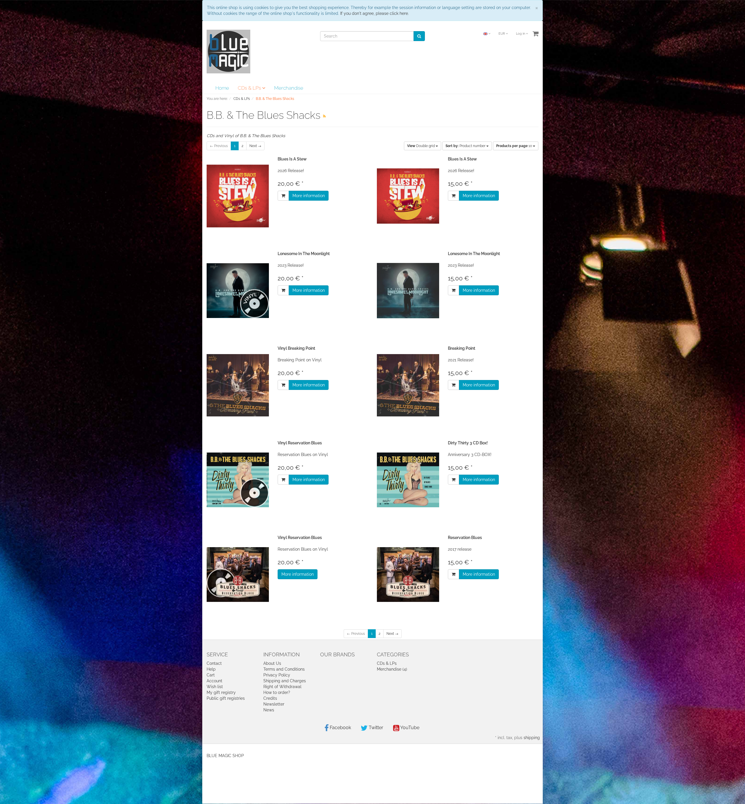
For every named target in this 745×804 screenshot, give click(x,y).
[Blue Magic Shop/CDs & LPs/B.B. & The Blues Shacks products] (324, 116)
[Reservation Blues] (408, 575)
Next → (255, 146)
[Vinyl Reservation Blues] (238, 480)
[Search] (419, 36)
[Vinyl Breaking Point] (238, 385)
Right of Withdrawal (282, 686)
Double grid (421, 146)
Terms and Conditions (284, 669)
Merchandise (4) (392, 669)
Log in (521, 34)
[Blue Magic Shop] (228, 51)
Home (222, 88)
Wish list (215, 686)
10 (514, 146)
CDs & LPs (250, 88)
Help (211, 669)
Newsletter (273, 704)
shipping (532, 737)
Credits (270, 698)
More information (308, 195)
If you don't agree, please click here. (374, 13)
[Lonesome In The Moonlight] (238, 291)
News (268, 710)
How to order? (276, 692)
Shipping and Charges (284, 680)
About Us (272, 663)
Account (214, 680)
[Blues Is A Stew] (238, 196)
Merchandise (288, 88)
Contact (214, 663)
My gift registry (221, 692)
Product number (466, 146)
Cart (211, 675)
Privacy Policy (276, 675)
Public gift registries (226, 698)
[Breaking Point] (408, 385)
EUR (502, 34)
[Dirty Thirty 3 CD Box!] (408, 480)
